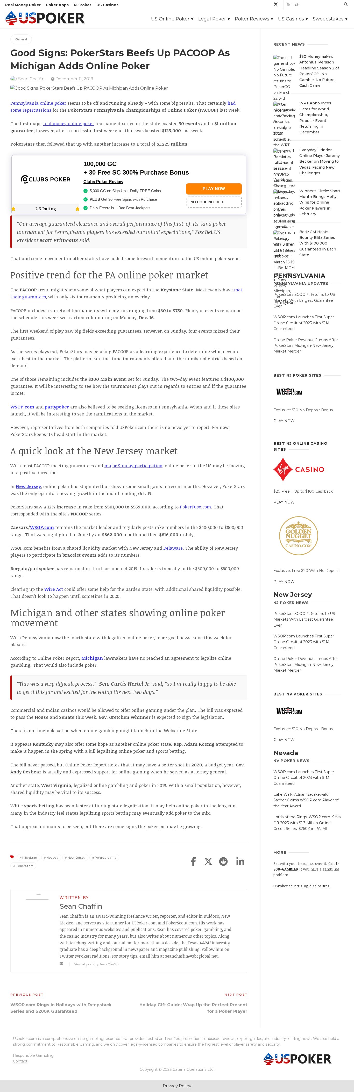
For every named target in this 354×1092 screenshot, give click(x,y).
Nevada (52, 857)
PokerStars (24, 866)
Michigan (29, 857)
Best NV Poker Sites (297, 694)
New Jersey (77, 857)
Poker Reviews (252, 19)
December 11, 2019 (73, 78)
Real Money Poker (23, 5)
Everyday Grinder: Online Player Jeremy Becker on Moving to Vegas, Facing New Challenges (319, 162)
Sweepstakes (328, 19)
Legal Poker (212, 19)
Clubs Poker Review (103, 181)
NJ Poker (82, 5)
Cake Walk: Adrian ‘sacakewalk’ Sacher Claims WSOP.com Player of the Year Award (305, 800)
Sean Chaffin (31, 78)
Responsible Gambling (33, 1055)
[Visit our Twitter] (275, 5)
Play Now (214, 188)
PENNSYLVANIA (299, 275)
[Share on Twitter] (208, 862)
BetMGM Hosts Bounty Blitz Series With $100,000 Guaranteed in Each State (317, 243)
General (21, 39)
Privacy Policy (177, 1085)
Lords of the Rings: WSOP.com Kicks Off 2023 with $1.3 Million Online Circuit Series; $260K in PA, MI (307, 823)
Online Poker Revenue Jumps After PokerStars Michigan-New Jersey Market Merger (305, 345)
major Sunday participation (133, 466)
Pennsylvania (105, 857)
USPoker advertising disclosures (301, 885)
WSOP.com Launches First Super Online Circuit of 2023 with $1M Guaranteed (303, 323)
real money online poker (68, 123)
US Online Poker (170, 19)
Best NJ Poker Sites (297, 375)
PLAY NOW (284, 421)
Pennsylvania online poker (38, 103)
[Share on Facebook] (193, 862)
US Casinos (107, 5)
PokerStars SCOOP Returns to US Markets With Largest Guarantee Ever (304, 300)
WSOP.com (42, 527)
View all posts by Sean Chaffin (96, 964)
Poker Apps (57, 5)
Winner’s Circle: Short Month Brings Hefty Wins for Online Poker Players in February (319, 203)
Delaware (173, 548)
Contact (20, 1061)
